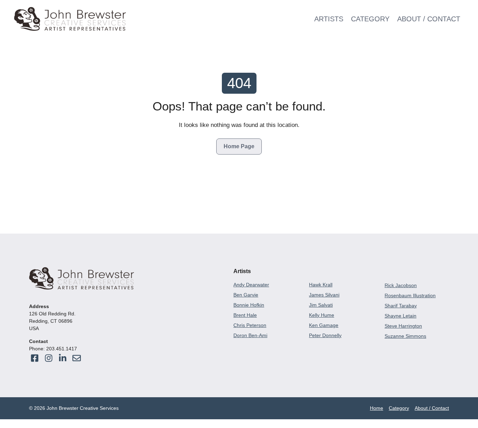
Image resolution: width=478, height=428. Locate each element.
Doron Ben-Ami (250, 335)
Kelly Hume (321, 315)
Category (370, 19)
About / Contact (428, 19)
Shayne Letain (400, 316)
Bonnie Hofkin (248, 305)
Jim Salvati (321, 305)
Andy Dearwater (251, 284)
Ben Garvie (245, 295)
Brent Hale (245, 315)
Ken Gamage (323, 325)
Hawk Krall (320, 284)
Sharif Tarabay (401, 305)
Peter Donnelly (325, 335)
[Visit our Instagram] (76, 358)
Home (376, 408)
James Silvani (324, 295)
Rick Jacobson (401, 285)
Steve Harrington (403, 326)
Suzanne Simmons (405, 336)
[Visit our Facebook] (34, 358)
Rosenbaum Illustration (410, 295)
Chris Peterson (249, 325)
